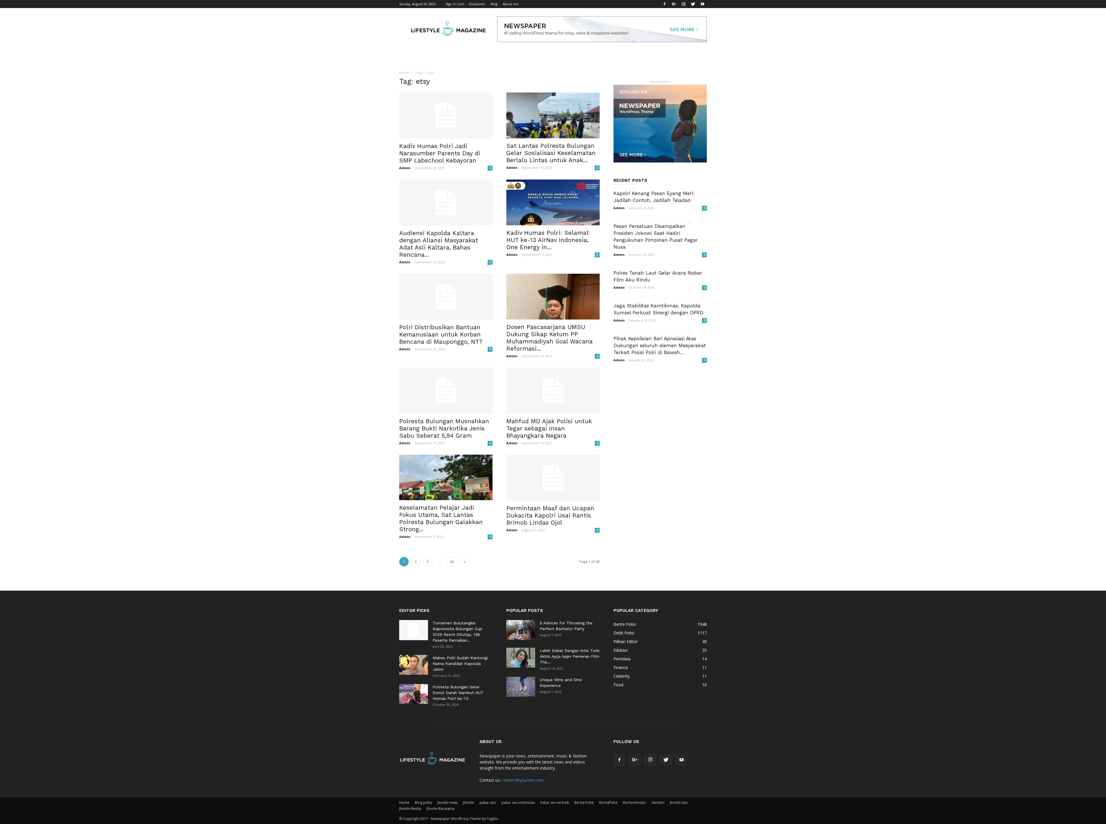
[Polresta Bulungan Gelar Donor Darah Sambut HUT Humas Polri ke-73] (413, 694)
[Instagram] (683, 4)
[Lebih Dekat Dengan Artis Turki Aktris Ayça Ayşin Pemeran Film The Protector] (520, 658)
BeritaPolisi (608, 802)
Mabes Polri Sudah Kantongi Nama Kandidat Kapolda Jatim (460, 663)
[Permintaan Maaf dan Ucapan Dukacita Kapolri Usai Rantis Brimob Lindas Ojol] (553, 478)
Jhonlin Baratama (440, 808)
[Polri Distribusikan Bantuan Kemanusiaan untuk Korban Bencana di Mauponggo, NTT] (446, 297)
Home (404, 72)
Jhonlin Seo (679, 802)
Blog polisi (423, 802)
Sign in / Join (455, 4)
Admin (404, 168)
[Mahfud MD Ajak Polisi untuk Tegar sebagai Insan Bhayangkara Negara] (553, 391)
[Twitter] (693, 4)
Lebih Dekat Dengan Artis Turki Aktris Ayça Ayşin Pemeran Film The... (569, 656)
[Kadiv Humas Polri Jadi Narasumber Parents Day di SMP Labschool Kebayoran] (446, 115)
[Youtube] (702, 4)
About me (510, 4)
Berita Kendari (634, 802)
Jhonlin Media (410, 808)
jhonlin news (448, 802)
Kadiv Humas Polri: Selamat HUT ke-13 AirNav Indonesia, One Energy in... (547, 240)
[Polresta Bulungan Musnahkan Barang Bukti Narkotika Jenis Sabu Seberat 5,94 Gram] (446, 391)
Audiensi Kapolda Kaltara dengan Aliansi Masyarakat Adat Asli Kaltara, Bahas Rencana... (438, 243)
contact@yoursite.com (523, 780)
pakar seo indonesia (518, 802)
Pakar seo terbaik (554, 802)
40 (452, 561)
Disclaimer (477, 4)
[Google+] (674, 4)
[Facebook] (664, 4)
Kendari (658, 802)
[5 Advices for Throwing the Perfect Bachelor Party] (520, 630)
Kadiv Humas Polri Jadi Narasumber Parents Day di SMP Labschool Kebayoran (439, 153)
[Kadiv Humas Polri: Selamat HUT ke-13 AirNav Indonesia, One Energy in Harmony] (553, 202)
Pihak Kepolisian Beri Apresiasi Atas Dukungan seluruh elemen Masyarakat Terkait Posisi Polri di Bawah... (659, 345)
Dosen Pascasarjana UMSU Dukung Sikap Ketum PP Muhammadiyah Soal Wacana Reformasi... (549, 337)
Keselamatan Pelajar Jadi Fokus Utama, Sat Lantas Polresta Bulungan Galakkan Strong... (441, 518)
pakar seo (488, 802)
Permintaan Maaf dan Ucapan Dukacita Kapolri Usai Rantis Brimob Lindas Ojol (550, 515)
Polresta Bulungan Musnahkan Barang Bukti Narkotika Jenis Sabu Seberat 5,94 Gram (444, 428)
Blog (494, 4)
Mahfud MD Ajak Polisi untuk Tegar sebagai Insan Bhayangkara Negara (549, 428)
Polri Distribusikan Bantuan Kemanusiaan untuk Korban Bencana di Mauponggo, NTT (441, 334)
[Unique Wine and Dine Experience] (520, 687)
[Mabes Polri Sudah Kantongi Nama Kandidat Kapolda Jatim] (413, 665)
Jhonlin (468, 802)
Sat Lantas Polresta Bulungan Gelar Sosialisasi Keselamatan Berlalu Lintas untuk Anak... (551, 153)
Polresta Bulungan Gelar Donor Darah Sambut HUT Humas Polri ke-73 (458, 693)
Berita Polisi (584, 802)
